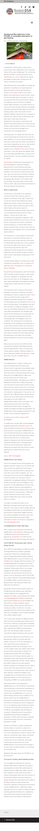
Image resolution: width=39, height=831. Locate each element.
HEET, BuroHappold (14, 456)
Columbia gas (8, 77)
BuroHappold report (14, 522)
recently (16, 167)
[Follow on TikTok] (25, 828)
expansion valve (9, 265)
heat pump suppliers (15, 229)
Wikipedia (12, 268)
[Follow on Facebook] (21, 828)
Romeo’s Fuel (19, 149)
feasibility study (24, 426)
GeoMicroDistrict (24, 356)
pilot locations (18, 532)
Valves (31, 292)
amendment (15, 537)
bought (6, 780)
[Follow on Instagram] (29, 828)
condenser (28, 263)
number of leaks (17, 92)
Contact (6, 812)
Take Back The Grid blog (19, 41)
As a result (16, 77)
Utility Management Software (15, 598)
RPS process (10, 561)
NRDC (15, 680)
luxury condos (18, 789)
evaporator (19, 265)
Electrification (8, 162)
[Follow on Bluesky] (33, 828)
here (11, 755)
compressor (28, 265)
